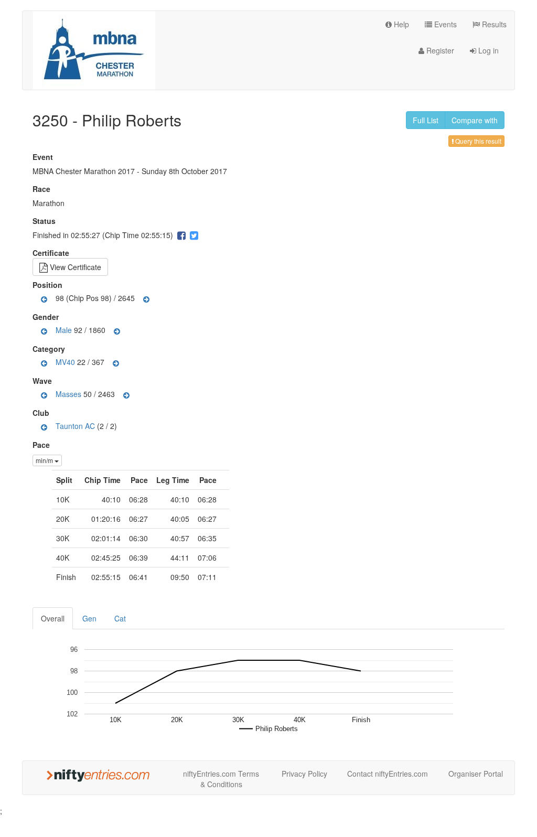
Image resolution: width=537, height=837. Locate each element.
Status (45, 221)
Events (444, 24)
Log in (487, 50)
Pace (41, 444)
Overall (53, 618)
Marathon (49, 203)
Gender (47, 317)
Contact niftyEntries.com (387, 773)
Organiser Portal (475, 773)
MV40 (65, 362)
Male (64, 330)
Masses (68, 394)
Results (493, 24)
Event (44, 157)
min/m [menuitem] (45, 460)
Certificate (52, 253)
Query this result (477, 140)
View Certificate (74, 267)
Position (49, 285)
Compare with (475, 120)
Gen (89, 618)
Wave (44, 380)
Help (400, 24)
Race (43, 189)
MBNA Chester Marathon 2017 (84, 171)
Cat (120, 618)
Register (439, 50)
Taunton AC (75, 426)
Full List (425, 120)
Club (42, 412)
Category (50, 349)
